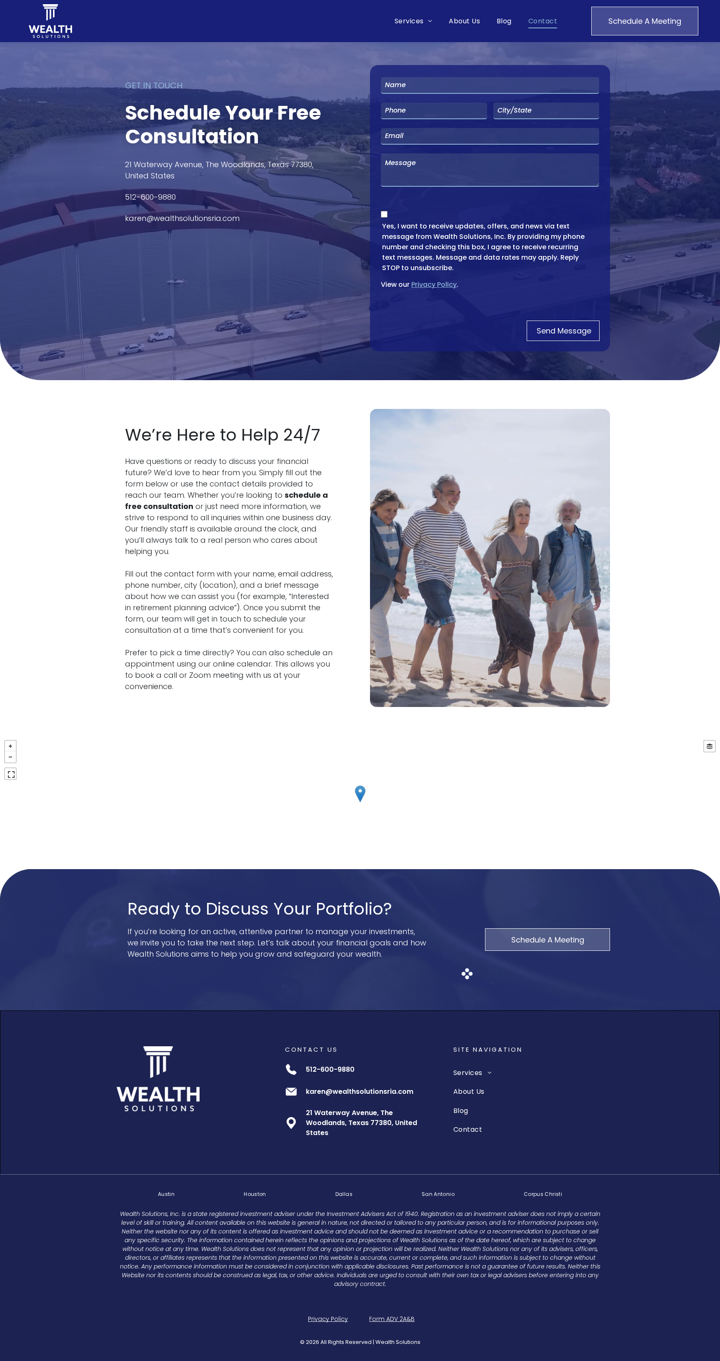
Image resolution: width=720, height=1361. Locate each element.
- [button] (10, 757)
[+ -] (360, 802)
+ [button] (10, 746)
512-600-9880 (150, 197)
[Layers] (709, 746)
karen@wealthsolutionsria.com (182, 218)
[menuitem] (413, 21)
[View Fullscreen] (10, 773)
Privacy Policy (434, 284)
